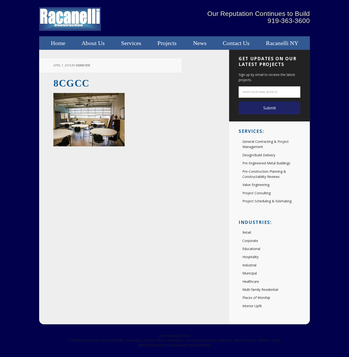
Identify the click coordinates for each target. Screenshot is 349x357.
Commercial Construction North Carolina (199, 340)
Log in (276, 340)
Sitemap (263, 340)
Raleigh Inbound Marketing (190, 345)
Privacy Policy (245, 340)
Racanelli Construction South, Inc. (70, 19)
